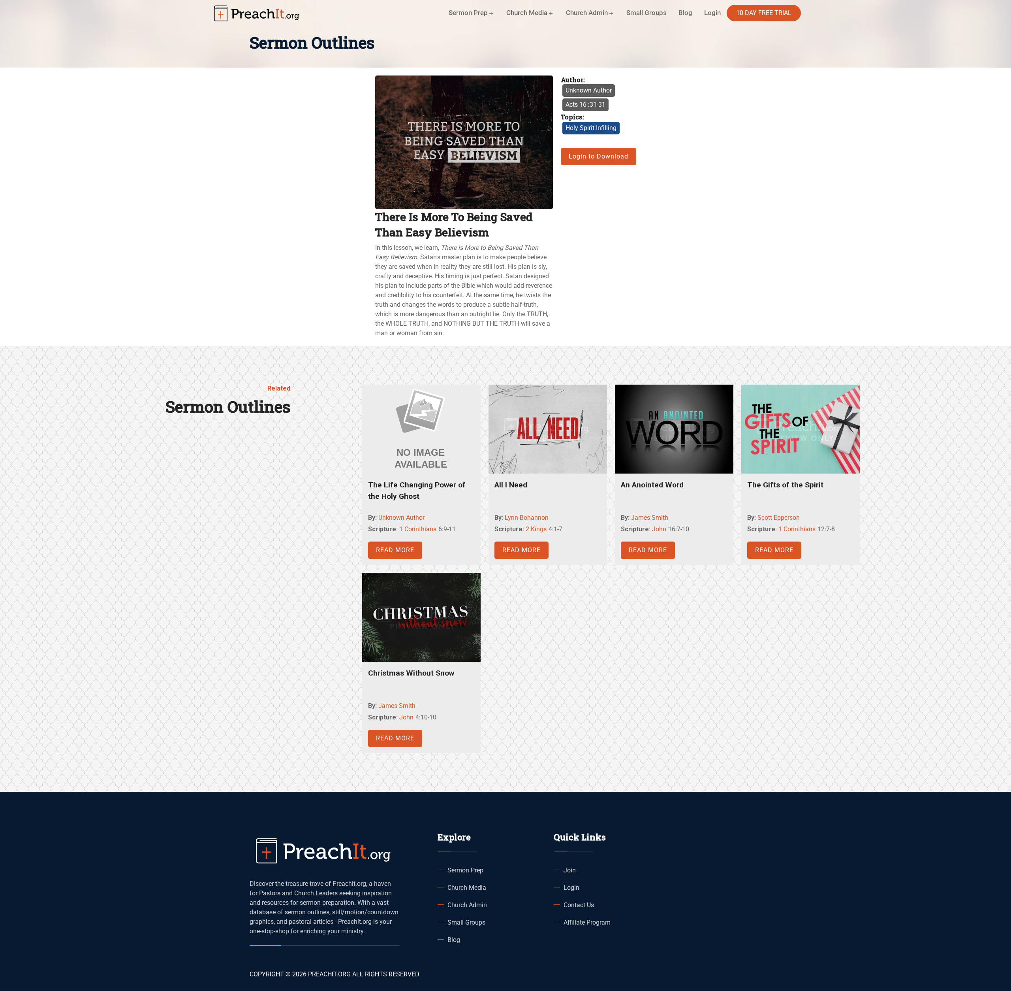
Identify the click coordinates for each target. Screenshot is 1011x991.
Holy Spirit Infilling (591, 128)
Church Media (466, 887)
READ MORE (395, 550)
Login (571, 887)
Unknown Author (589, 90)
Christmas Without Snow (411, 673)
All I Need (510, 484)
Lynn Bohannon (527, 517)
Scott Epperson (778, 517)
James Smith (649, 517)
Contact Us (579, 905)
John (659, 529)
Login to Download (598, 156)
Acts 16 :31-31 (585, 104)
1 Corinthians (417, 529)
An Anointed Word (652, 484)
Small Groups (646, 13)
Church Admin (467, 905)
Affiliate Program (587, 922)
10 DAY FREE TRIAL (763, 13)
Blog (685, 13)
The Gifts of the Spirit (785, 484)
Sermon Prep (465, 870)
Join (570, 870)
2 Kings (536, 529)
